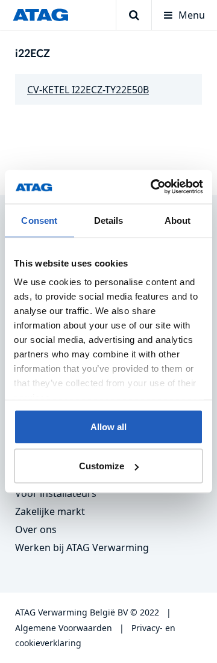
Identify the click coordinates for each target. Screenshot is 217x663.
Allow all (108, 426)
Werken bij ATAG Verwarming (82, 547)
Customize (101, 466)
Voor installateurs (55, 493)
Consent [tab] (39, 220)
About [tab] (178, 220)
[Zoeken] (133, 15)
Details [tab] (109, 220)
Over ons (36, 529)
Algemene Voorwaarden (63, 628)
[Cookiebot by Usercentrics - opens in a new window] (153, 187)
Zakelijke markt (50, 511)
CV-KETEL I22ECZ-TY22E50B (88, 89)
